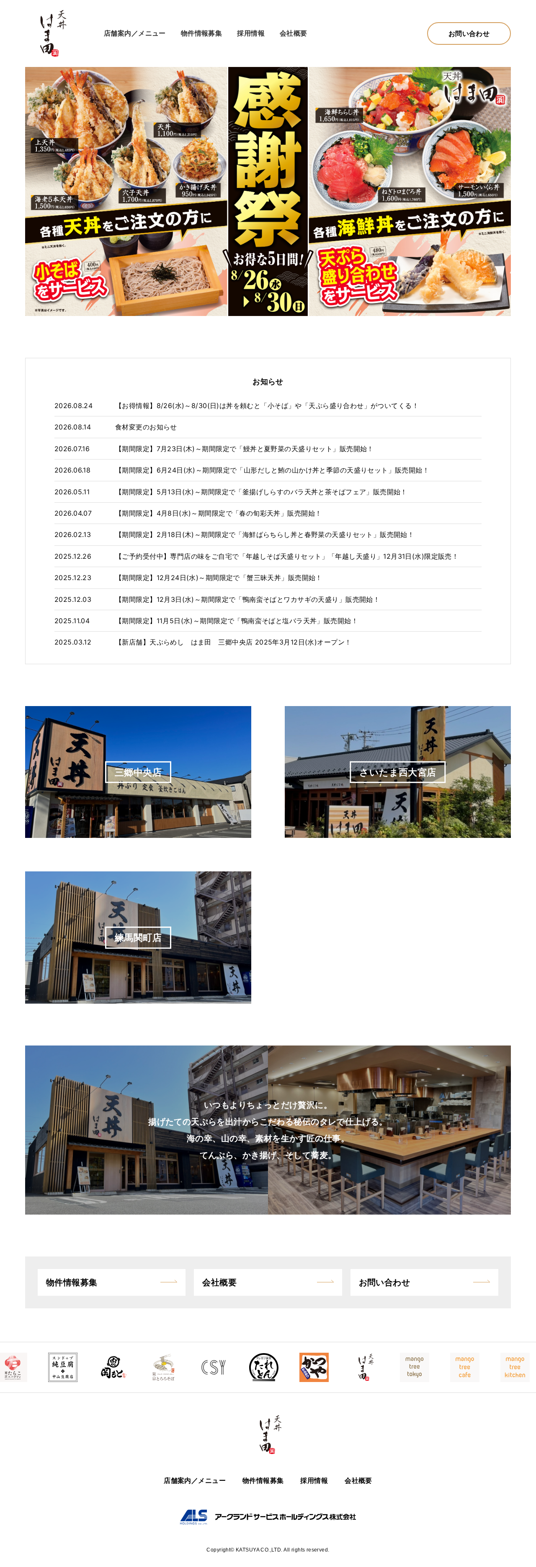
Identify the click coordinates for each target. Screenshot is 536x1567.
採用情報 (251, 33)
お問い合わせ (469, 33)
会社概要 (293, 33)
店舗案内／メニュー (135, 33)
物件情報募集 (201, 33)
